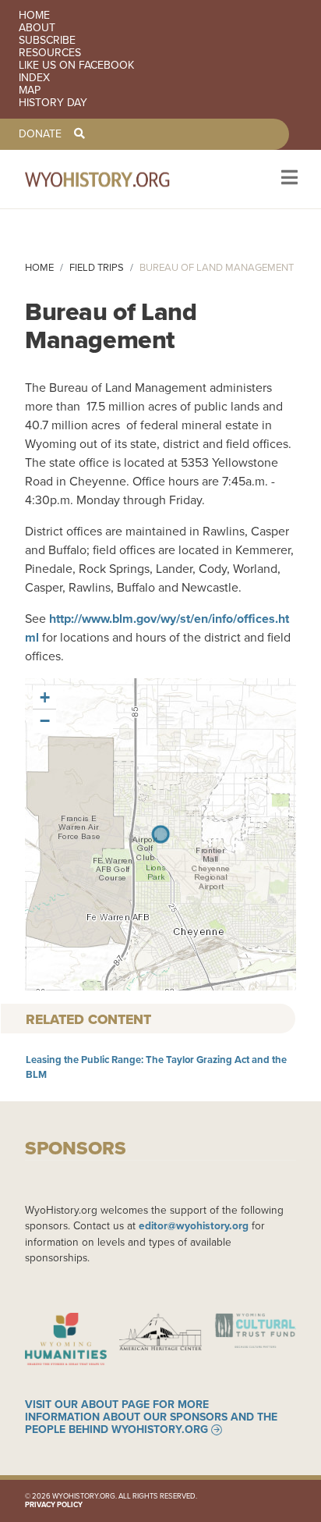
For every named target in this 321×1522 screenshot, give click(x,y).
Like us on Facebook (76, 65)
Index (34, 78)
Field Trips (96, 267)
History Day (53, 103)
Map (30, 90)
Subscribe (47, 40)
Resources (50, 53)
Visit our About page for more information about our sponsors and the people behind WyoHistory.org (151, 1417)
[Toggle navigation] (288, 179)
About (37, 28)
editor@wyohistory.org (194, 1225)
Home (34, 15)
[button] (44, 697)
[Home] (118, 179)
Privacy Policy (54, 1504)
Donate (40, 134)
